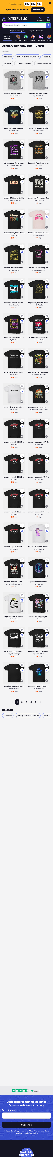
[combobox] (24, 25)
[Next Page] (40, 702)
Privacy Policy (33, 1131)
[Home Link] (17, 18)
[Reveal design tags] (22, 88)
